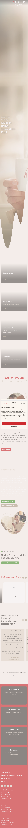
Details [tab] (23, 403)
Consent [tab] (5, 403)
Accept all (14, 423)
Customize (14, 426)
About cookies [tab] (14, 403)
